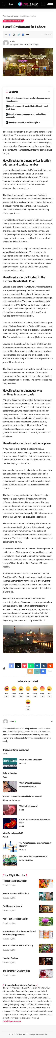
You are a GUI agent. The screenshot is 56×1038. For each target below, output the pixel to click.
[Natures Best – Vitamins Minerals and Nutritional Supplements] (46, 934)
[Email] (30, 671)
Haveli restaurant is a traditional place (24, 122)
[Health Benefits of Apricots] (46, 883)
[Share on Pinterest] (24, 665)
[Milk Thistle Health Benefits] (46, 921)
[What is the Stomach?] (10, 810)
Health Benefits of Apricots (15, 880)
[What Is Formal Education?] (10, 763)
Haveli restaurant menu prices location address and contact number (28, 99)
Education (22, 763)
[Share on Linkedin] (37, 665)
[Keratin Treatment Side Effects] (46, 896)
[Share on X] (14, 34)
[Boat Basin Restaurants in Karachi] (10, 860)
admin (12, 41)
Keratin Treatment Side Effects (16, 893)
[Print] (23, 34)
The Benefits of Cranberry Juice (16, 970)
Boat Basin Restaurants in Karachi (33, 856)
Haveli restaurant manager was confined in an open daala (26, 115)
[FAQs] (28, 4)
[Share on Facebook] (10, 34)
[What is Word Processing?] (10, 786)
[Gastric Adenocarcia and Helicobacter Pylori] (10, 823)
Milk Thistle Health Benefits (15, 918)
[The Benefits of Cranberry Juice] (46, 973)
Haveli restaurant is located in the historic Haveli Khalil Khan (27, 107)
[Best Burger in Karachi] (46, 909)
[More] (28, 34)
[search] (43, 4)
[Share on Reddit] (50, 665)
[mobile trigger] (5, 4)
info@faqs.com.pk (12, 1021)
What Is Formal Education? (30, 759)
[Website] (52, 721)
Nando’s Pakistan (10, 958)
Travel (5, 754)
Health (21, 810)
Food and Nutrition (13, 21)
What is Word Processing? (30, 783)
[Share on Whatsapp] (31, 665)
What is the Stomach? (28, 806)
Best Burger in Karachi (12, 906)
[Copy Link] (19, 34)
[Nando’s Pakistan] (46, 961)
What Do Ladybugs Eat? (13, 833)
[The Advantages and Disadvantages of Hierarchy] (10, 846)
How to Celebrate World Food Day (18, 945)
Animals (5, 837)
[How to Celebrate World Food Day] (46, 948)
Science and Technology (27, 787)
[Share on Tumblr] (44, 665)
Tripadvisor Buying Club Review (16, 750)
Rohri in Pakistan (10, 773)
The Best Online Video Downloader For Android (22, 796)
